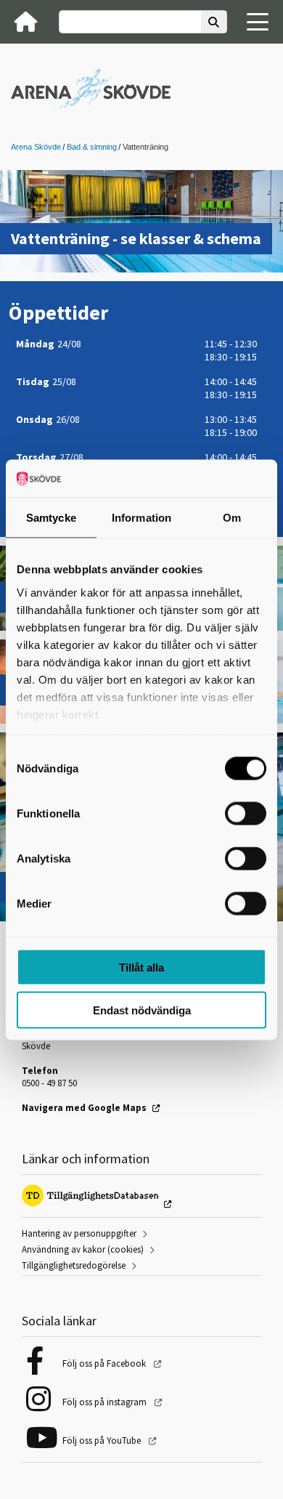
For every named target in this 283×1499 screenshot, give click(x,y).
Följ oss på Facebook (105, 1363)
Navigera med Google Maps (84, 1108)
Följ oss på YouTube (102, 1440)
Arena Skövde (36, 146)
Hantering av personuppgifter (79, 1233)
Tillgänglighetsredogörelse (74, 1265)
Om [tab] (232, 518)
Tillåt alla (141, 967)
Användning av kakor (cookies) (83, 1249)
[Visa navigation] (257, 22)
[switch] (245, 813)
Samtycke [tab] (51, 518)
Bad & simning (92, 146)
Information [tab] (141, 518)
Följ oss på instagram (105, 1402)
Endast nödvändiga (142, 1009)
